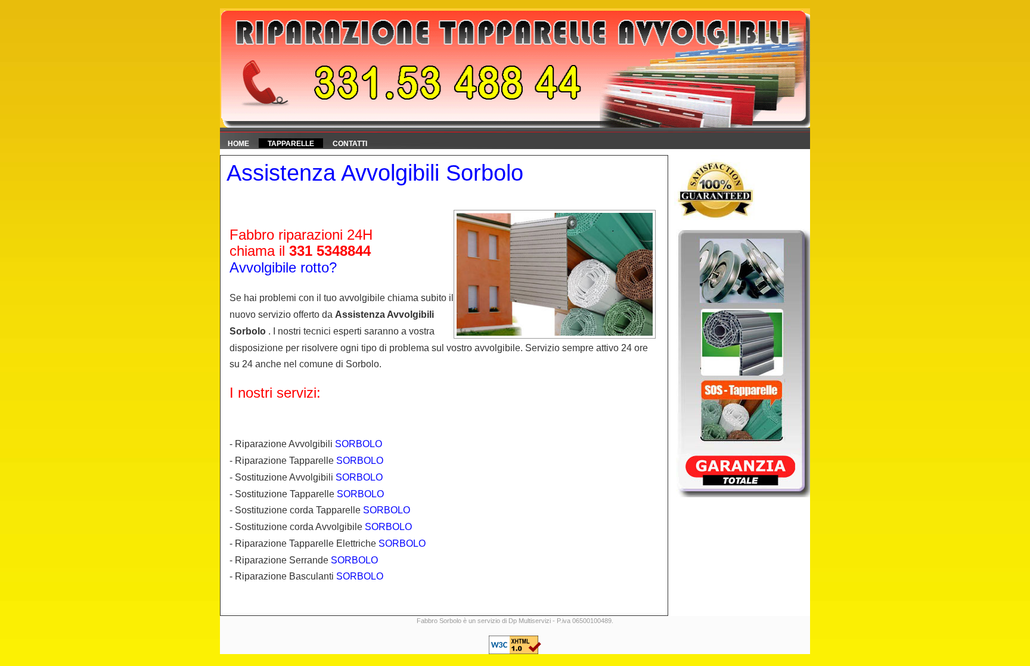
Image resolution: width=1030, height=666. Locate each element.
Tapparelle (291, 144)
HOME (238, 144)
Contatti (350, 144)
